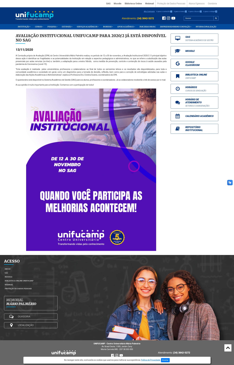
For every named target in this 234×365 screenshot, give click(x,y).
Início (7, 269)
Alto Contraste (149, 11)
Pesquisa (51, 27)
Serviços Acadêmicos (87, 27)
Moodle (117, 3)
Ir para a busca (194, 11)
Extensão (66, 27)
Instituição (23, 27)
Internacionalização (206, 27)
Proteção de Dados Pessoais (171, 3)
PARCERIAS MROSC (147, 27)
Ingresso (107, 27)
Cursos (38, 27)
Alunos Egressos (197, 3)
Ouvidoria (212, 3)
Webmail (149, 3)
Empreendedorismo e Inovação (175, 27)
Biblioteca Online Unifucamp (19, 281)
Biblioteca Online (133, 3)
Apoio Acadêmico (125, 27)
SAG (108, 3)
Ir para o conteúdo (164, 11)
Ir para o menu (180, 11)
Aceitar (165, 360)
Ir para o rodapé (210, 11)
